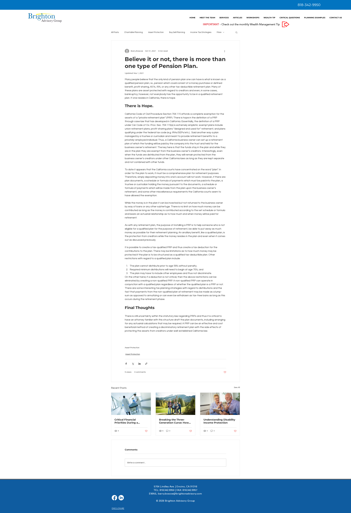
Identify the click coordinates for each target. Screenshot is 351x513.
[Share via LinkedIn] (139, 363)
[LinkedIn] (121, 497)
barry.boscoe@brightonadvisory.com (180, 493)
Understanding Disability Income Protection (219, 421)
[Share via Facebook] (126, 363)
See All (237, 387)
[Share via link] (146, 363)
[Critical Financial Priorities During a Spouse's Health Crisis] (131, 404)
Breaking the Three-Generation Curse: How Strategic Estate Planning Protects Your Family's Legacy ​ (175, 421)
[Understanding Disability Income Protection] (220, 404)
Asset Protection (132, 348)
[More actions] (224, 51)
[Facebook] (114, 497)
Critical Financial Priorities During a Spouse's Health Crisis (128, 421)
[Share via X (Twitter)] (132, 363)
